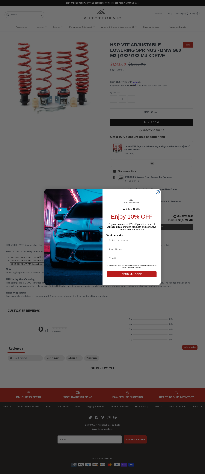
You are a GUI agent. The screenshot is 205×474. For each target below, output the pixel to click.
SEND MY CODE (132, 274)
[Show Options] (154, 240)
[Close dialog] (158, 192)
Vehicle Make (114, 235)
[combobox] (130, 240)
